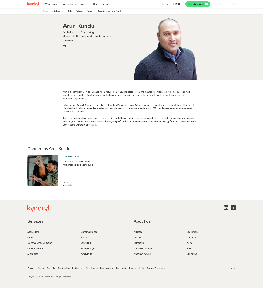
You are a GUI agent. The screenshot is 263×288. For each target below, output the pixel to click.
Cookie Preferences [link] (156, 268)
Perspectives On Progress (53, 11)
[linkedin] (226, 207)
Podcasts (79, 11)
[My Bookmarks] (224, 4)
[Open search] (233, 4)
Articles (70, 11)
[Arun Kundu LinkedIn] (64, 46)
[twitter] (233, 207)
